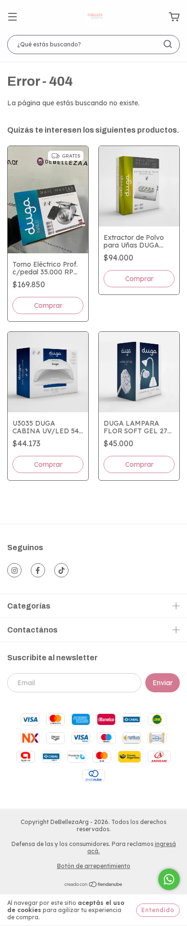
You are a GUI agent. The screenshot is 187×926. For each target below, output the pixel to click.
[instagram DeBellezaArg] (14, 570)
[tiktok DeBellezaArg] (61, 570)
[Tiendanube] (94, 885)
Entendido (158, 910)
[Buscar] (168, 44)
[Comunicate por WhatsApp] (169, 879)
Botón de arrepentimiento (93, 866)
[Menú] (12, 17)
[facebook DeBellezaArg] (38, 570)
